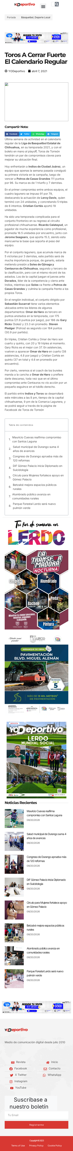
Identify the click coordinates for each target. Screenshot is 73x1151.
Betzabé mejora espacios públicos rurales (34, 486)
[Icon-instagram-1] (17, 1052)
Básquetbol (27, 17)
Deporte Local (42, 17)
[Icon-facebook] (6, 1052)
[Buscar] (57, 4)
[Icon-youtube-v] (23, 1052)
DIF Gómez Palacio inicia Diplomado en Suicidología (37, 467)
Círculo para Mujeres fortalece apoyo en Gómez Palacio (38, 477)
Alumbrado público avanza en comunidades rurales (31, 496)
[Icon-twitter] (12, 1052)
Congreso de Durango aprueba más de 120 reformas (37, 458)
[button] (43, 6)
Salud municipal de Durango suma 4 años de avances (36, 448)
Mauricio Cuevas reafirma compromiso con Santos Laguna (36, 439)
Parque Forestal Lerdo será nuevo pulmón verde (34, 505)
